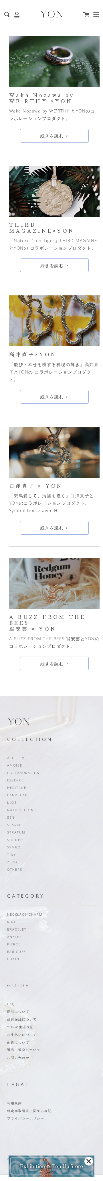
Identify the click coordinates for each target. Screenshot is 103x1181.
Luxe (12, 803)
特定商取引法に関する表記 (29, 1111)
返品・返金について (24, 1050)
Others (14, 870)
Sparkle (15, 825)
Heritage (16, 788)
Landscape (18, 795)
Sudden (15, 840)
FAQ (11, 1004)
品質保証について (22, 1019)
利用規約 (14, 1103)
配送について (18, 1042)
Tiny (11, 855)
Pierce (14, 944)
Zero (12, 862)
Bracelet (17, 929)
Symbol (15, 847)
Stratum (16, 832)
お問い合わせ (18, 1058)
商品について (18, 1012)
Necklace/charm (25, 915)
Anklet (14, 937)
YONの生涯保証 (20, 1027)
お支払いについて (22, 1035)
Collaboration (23, 773)
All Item (16, 758)
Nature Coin (20, 810)
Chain (13, 959)
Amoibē (14, 765)
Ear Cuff (16, 952)
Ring (12, 922)
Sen (11, 817)
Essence (15, 780)
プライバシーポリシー (25, 1118)
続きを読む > (54, 136)
